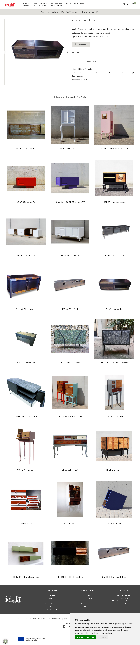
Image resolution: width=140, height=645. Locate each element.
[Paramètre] (128, 4)
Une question (81, 44)
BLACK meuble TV (114, 309)
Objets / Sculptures (52, 604)
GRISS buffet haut (70, 470)
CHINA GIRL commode (26, 309)
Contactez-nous (88, 595)
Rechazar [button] (90, 637)
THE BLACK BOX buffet (114, 256)
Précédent (5, 52)
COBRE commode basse (114, 202)
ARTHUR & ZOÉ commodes (70, 416)
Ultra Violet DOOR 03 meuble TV (70, 202)
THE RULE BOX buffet (26, 148)
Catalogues (87, 601)
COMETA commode (25, 470)
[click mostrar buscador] (124, 4)
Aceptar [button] (80, 637)
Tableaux (52, 595)
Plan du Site (88, 606)
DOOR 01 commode (70, 256)
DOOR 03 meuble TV (25, 202)
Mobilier (52, 598)
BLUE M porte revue (114, 523)
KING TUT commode (26, 363)
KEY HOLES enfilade (70, 309)
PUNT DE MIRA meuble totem (114, 148)
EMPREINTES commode (26, 416)
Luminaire (52, 601)
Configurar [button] (102, 637)
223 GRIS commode (114, 416)
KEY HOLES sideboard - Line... (114, 577)
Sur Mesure (88, 598)
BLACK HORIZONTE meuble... (70, 577)
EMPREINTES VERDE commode (114, 363)
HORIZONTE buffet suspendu (25, 577)
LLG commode (25, 523)
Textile (52, 606)
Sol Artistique (52, 609)
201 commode (70, 523)
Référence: (76, 79)
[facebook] (64, 627)
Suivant (67, 52)
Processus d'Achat (88, 604)
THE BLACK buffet (114, 470)
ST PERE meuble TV (26, 256)
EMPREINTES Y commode (69, 363)
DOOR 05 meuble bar (70, 148)
